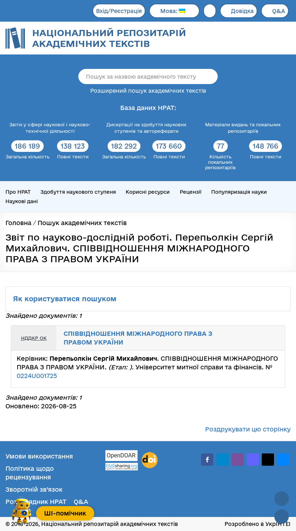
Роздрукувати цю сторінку (248, 429)
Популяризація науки (239, 192)
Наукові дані (21, 201)
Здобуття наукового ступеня (78, 192)
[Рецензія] (273, 333)
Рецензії (190, 192)
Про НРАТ (18, 192)
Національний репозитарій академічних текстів (109, 38)
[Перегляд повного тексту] (250, 333)
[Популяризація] (273, 343)
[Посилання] (266, 333)
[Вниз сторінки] (281, 516)
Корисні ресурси (148, 192)
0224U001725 (37, 375)
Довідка (242, 11)
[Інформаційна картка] (258, 333)
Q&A (278, 11)
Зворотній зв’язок (33, 489)
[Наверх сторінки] (281, 498)
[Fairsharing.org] (121, 466)
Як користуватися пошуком (65, 299)
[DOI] (150, 460)
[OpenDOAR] (121, 456)
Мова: (169, 11)
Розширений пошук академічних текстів (148, 91)
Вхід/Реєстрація (119, 11)
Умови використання (39, 456)
